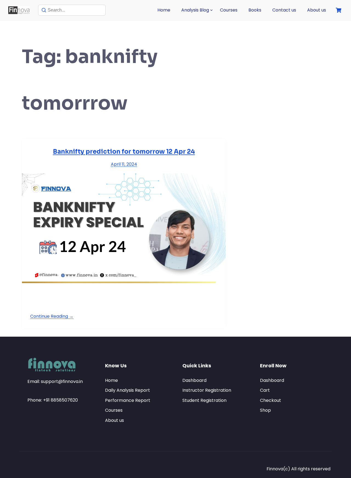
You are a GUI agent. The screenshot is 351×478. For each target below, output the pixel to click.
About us (316, 10)
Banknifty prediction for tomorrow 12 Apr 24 (124, 151)
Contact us (284, 10)
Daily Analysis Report (127, 390)
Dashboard (194, 380)
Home (163, 10)
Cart (265, 390)
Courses (228, 10)
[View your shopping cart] (339, 10)
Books (254, 10)
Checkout (270, 400)
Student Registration (204, 400)
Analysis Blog (195, 10)
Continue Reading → (51, 316)
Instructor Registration (206, 390)
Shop (265, 410)
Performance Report (127, 400)
